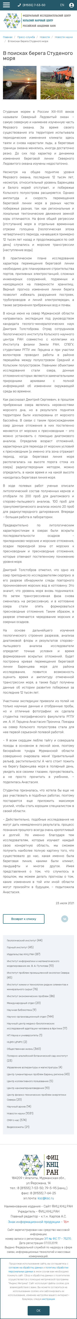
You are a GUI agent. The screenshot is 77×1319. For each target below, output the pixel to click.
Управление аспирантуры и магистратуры (32, 1067)
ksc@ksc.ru (46, 1198)
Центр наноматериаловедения (25, 1088)
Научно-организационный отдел (26, 1016)
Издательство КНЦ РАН (20, 954)
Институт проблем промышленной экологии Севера (38, 972)
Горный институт (17, 947)
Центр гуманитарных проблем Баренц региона (35, 1074)
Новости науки (16, 1113)
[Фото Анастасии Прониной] (20, 82)
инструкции (48, 1299)
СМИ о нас (13, 1120)
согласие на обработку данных (26, 1267)
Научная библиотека (19, 1009)
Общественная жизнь (20, 1048)
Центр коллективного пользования (28, 1081)
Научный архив (16, 1106)
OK (38, 1311)
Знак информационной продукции (34, 1222)
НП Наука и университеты (22, 1035)
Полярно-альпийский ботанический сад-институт (37, 1055)
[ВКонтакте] (64, 918)
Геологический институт (21, 940)
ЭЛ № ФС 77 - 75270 (57, 1238)
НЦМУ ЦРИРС (15, 1042)
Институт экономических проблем (28, 996)
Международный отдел (21, 1003)
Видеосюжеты (15, 1127)
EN (62, 5)
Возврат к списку (23, 919)
